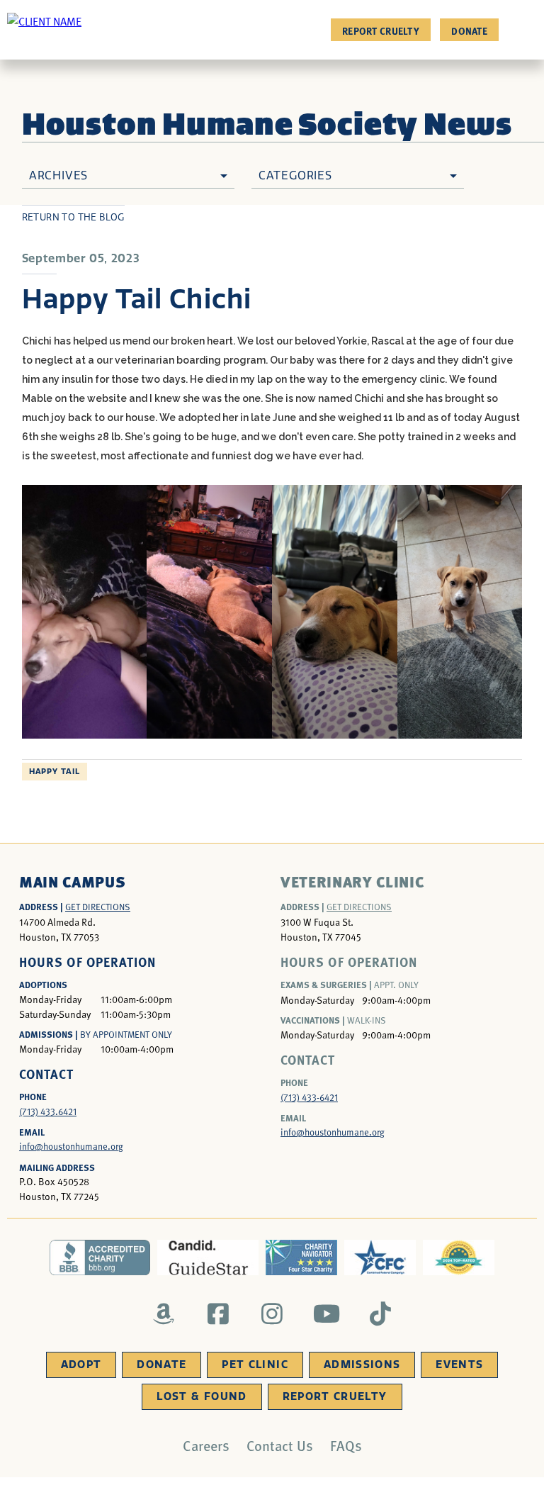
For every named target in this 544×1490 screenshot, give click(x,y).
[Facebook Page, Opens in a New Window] (218, 1313)
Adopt (81, 1364)
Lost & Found (201, 1396)
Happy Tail (54, 771)
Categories (295, 175)
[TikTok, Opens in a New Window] (381, 1313)
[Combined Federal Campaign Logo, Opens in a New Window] (380, 1257)
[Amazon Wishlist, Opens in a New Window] (164, 1313)
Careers (206, 1445)
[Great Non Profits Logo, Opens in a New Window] (458, 1257)
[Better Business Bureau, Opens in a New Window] (100, 1257)
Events (459, 1364)
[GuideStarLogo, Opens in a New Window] (208, 1257)
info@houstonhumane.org (71, 1146)
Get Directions (97, 906)
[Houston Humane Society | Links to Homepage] (44, 20)
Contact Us (279, 1445)
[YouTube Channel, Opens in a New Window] (326, 1313)
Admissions (362, 1364)
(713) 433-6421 (309, 1097)
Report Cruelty (380, 30)
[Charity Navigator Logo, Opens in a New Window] (301, 1257)
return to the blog (73, 217)
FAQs (346, 1445)
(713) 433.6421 (47, 1111)
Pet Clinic (255, 1364)
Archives (58, 175)
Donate (469, 30)
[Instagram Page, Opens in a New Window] (272, 1313)
